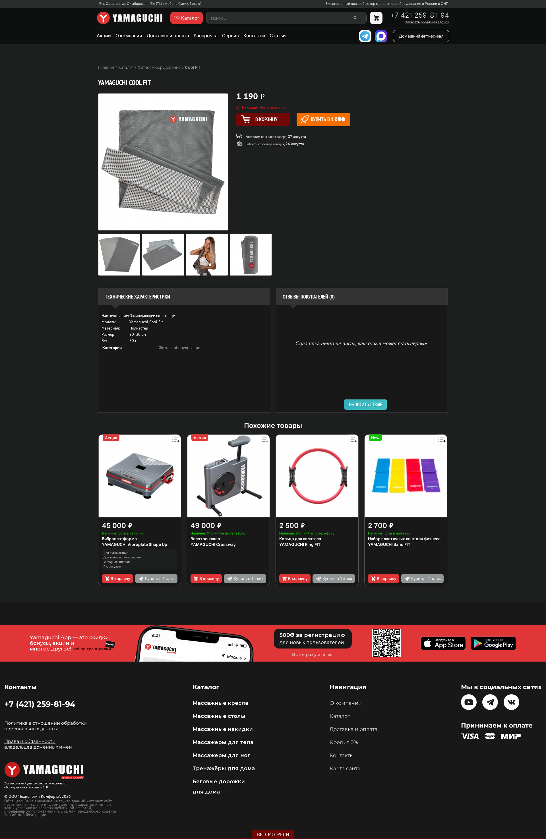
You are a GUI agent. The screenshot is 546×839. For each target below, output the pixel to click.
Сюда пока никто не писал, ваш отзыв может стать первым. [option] (362, 343)
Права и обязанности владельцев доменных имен (38, 744)
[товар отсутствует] (376, 18)
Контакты (254, 35)
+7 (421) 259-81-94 (39, 704)
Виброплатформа (119, 538)
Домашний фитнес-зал (421, 36)
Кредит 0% (344, 742)
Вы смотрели (273, 834)
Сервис (230, 35)
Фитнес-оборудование (179, 347)
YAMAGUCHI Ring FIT (299, 544)
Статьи (278, 35)
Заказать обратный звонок (427, 22)
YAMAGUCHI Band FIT (389, 544)
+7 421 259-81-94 (419, 15)
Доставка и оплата (168, 35)
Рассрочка (206, 35)
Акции (104, 35)
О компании (128, 35)
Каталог (340, 716)
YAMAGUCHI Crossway (213, 544)
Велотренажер (205, 538)
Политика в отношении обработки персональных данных (45, 726)
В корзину (120, 578)
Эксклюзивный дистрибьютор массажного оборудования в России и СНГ (386, 4)
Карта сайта (345, 768)
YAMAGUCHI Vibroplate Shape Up (134, 544)
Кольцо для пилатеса (300, 538)
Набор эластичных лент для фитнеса (404, 538)
